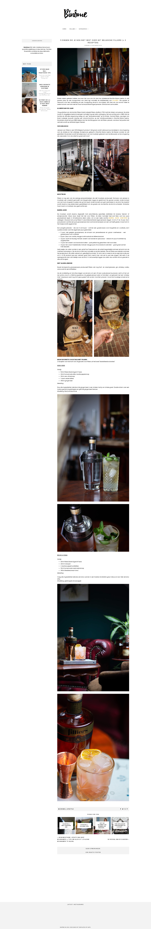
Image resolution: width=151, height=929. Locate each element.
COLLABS (72, 29)
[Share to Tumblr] (125, 809)
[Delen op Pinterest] (127, 809)
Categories (83, 29)
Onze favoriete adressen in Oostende (44, 86)
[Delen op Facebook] (120, 809)
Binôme (62, 927)
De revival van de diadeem (118, 839)
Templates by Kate (84, 927)
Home (64, 29)
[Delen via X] (123, 809)
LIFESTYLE (70, 809)
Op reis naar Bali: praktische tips (45, 71)
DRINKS (63, 809)
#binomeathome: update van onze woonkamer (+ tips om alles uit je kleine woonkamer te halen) (73, 839)
